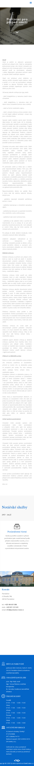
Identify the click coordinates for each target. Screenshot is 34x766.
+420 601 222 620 (12, 607)
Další (9, 515)
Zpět (4, 515)
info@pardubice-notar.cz (15, 610)
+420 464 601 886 (11, 605)
